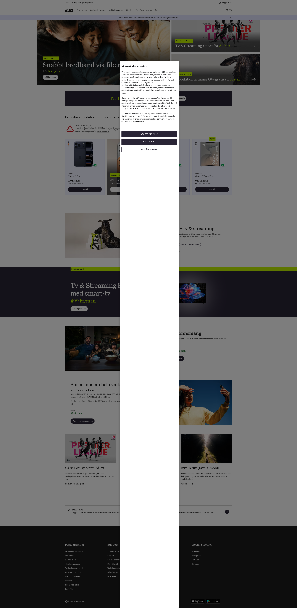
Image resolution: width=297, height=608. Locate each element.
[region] (149, 334)
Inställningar (149, 149)
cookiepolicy (138, 121)
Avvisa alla (149, 142)
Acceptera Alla (149, 134)
